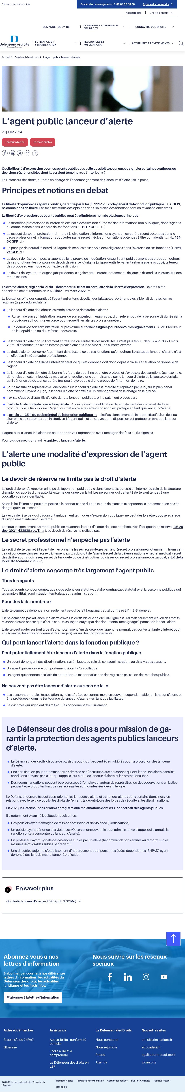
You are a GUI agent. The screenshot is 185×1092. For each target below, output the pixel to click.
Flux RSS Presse (161, 1081)
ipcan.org (149, 1062)
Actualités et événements (151, 43)
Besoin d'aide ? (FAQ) (19, 1040)
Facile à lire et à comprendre (61, 1053)
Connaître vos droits (150, 26)
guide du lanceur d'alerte (66, 440)
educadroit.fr (151, 1047)
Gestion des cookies (117, 1081)
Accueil (6, 57)
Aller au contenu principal (16, 4)
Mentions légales (64, 1081)
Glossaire (10, 1047)
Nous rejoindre (106, 1047)
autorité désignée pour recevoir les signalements (118, 327)
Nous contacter (107, 1040)
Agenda (101, 1062)
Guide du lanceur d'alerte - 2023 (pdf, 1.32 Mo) (41, 901)
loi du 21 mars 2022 (71, 291)
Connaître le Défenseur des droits (100, 27)
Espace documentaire (156, 4)
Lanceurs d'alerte (15, 142)
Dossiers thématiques (26, 57)
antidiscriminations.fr (157, 1040)
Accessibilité (133, 12)
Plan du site (61, 1087)
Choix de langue (159, 12)
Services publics (43, 142)
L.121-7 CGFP (89, 227)
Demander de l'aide (56, 26)
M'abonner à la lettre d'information (33, 997)
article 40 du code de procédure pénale (39, 404)
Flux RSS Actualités (140, 1081)
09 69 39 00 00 (125, 4)
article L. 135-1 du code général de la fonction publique (51, 415)
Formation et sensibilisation (46, 43)
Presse (100, 1055)
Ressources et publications (93, 43)
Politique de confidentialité (90, 1081)
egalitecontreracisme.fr (158, 1055)
